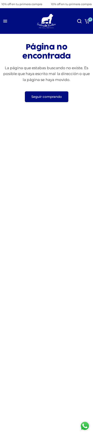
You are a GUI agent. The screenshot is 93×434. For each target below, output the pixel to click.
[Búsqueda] (79, 21)
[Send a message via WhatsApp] (85, 426)
